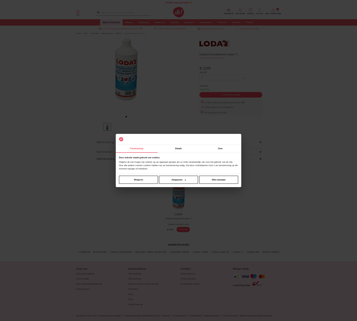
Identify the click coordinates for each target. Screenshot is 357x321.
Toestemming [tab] (136, 148)
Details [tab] (178, 148)
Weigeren (138, 179)
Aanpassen (177, 179)
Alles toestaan (218, 179)
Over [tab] (220, 148)
